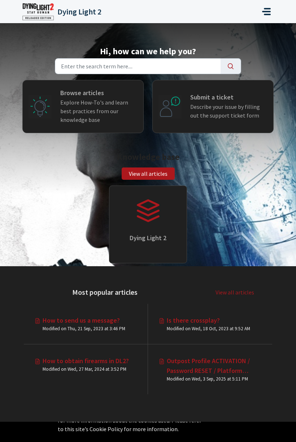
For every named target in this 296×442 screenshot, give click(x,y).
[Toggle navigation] (266, 11)
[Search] (231, 66)
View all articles (148, 173)
